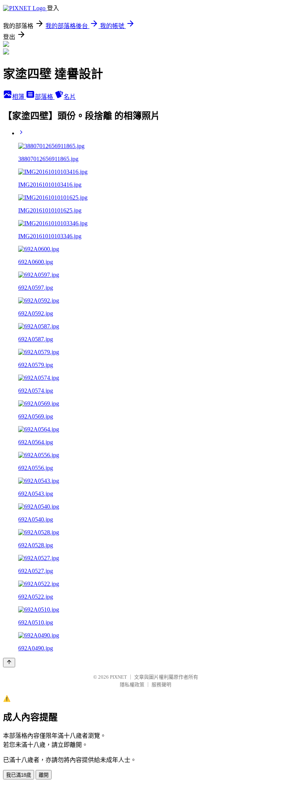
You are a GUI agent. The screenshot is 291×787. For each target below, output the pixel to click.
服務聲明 (161, 684)
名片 (70, 97)
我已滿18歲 (18, 775)
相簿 (19, 97)
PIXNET (118, 677)
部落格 (45, 97)
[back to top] (9, 662)
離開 (43, 775)
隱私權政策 (132, 684)
